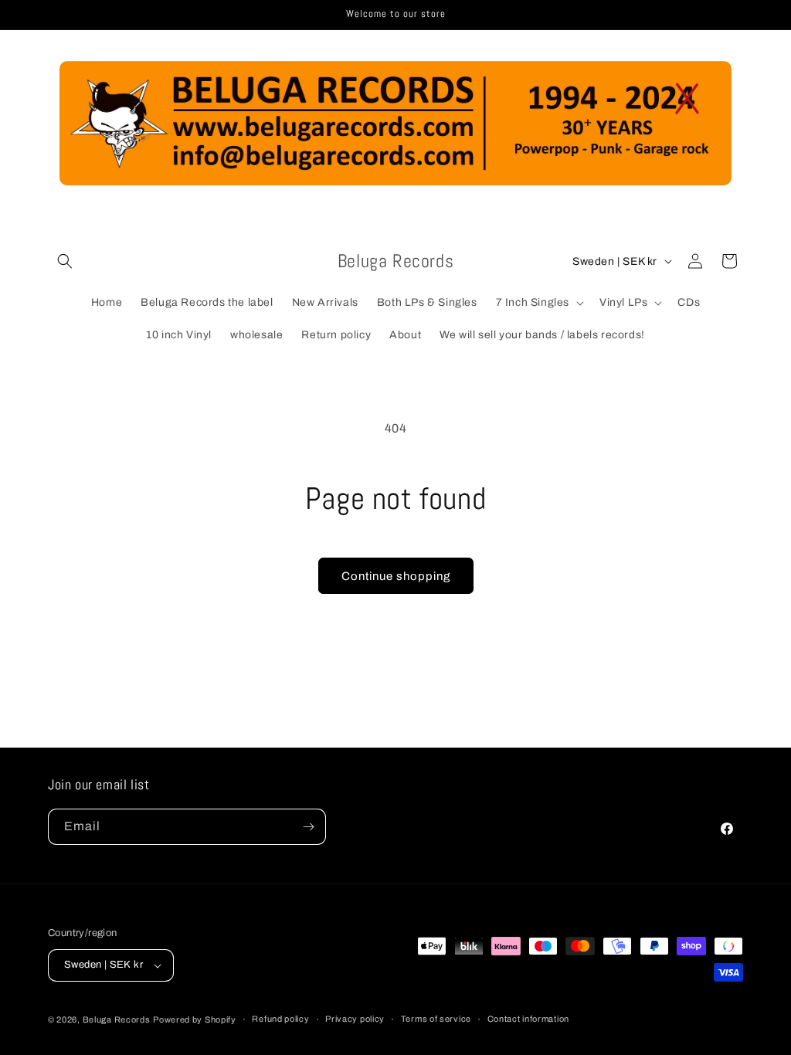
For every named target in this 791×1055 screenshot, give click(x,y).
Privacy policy (355, 1018)
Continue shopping (395, 576)
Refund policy (280, 1018)
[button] (65, 261)
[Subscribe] (308, 827)
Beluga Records (117, 1019)
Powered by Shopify (194, 1019)
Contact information (528, 1018)
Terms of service (436, 1018)
